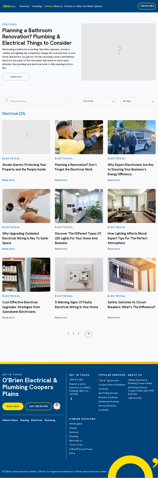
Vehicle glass (75, 423)
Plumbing (37, 6)
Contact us (69, 6)
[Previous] (88, 334)
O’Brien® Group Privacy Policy (81, 451)
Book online (12, 406)
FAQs (79, 6)
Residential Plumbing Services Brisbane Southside (109, 405)
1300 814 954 (76, 379)
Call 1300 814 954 (38, 406)
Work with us (75, 440)
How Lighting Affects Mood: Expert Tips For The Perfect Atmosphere (127, 238)
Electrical (24, 6)
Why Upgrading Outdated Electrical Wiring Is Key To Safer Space (25, 238)
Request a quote (77, 383)
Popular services (112, 375)
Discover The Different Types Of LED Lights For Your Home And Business (78, 238)
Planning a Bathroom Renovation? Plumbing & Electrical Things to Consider (37, 36)
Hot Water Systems (92, 6)
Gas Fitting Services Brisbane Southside (108, 395)
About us (58, 6)
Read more (16, 76)
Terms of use (76, 444)
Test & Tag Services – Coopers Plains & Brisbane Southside (112, 384)
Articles (49, 6)
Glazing (73, 428)
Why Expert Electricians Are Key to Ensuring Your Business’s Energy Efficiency (131, 169)
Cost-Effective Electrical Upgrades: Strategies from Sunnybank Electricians (21, 307)
